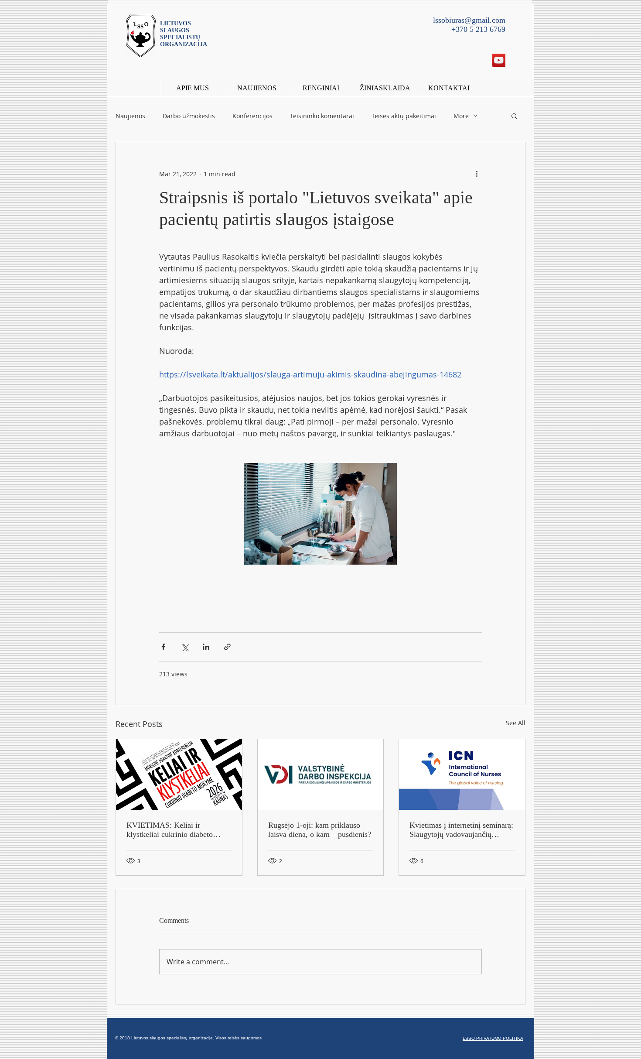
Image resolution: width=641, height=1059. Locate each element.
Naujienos (130, 116)
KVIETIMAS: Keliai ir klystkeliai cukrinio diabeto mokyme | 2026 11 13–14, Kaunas (169, 830)
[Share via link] (227, 647)
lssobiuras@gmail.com (469, 20)
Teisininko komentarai (322, 116)
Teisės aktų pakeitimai (404, 116)
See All (515, 723)
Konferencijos (252, 116)
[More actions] (476, 173)
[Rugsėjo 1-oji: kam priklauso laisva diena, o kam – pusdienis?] (321, 774)
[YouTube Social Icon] (498, 60)
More (461, 116)
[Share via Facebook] (163, 647)
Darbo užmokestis (189, 116)
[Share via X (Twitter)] (185, 647)
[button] (321, 88)
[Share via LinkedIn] (206, 647)
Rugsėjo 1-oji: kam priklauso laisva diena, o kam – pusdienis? (319, 830)
